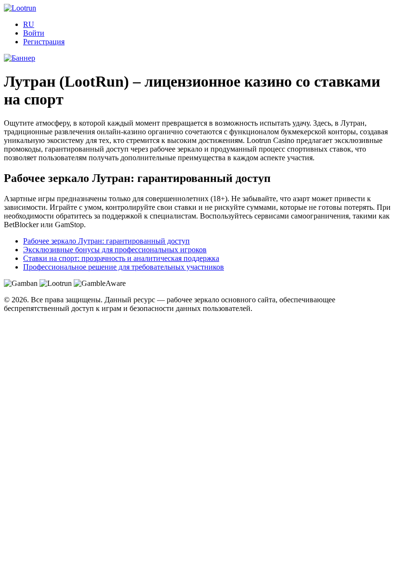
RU (28, 24)
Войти (33, 33)
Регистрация (44, 42)
